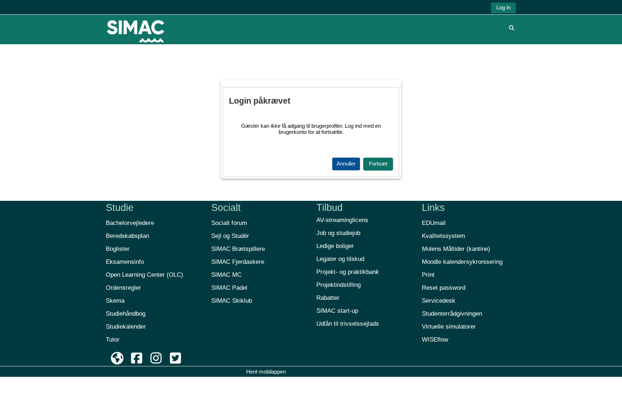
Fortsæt (378, 164)
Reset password (443, 287)
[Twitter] (175, 358)
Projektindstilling (338, 284)
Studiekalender (126, 326)
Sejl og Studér (230, 235)
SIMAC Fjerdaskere (237, 261)
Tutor (113, 339)
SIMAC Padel (229, 287)
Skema (115, 300)
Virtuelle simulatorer (449, 326)
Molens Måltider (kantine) (456, 248)
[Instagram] (156, 358)
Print (428, 274)
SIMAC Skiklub (231, 300)
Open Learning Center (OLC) (144, 274)
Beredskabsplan (127, 235)
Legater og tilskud (340, 259)
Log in (503, 7)
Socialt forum (229, 223)
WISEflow (435, 339)
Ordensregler (123, 287)
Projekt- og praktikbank (347, 271)
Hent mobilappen (266, 372)
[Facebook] (137, 358)
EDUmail (434, 223)
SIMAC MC (226, 274)
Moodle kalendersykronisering (462, 261)
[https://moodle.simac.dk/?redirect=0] (135, 27)
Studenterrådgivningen (452, 313)
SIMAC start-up (337, 310)
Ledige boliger (335, 246)
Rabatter (327, 297)
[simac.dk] (117, 358)
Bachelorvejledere (130, 223)
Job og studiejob (338, 233)
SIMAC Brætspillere (238, 248)
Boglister (118, 248)
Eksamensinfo (125, 261)
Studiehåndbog (125, 313)
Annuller (346, 164)
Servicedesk (438, 300)
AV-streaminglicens (342, 220)
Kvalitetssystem (443, 235)
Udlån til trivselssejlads (347, 323)
